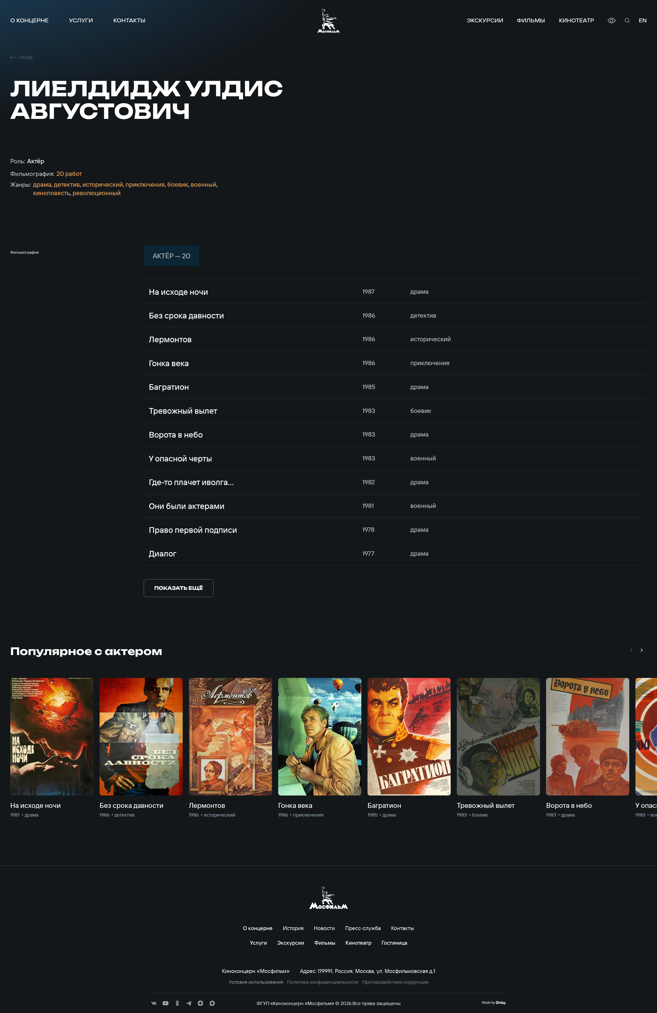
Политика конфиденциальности (322, 982)
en (643, 20)
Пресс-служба (363, 928)
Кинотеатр (576, 20)
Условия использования (256, 982)
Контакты (129, 20)
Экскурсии (485, 20)
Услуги (81, 20)
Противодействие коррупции (395, 982)
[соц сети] (154, 1003)
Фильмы (531, 20)
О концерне (29, 20)
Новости (324, 928)
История (293, 928)
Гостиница (394, 942)
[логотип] (328, 20)
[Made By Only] (494, 1003)
